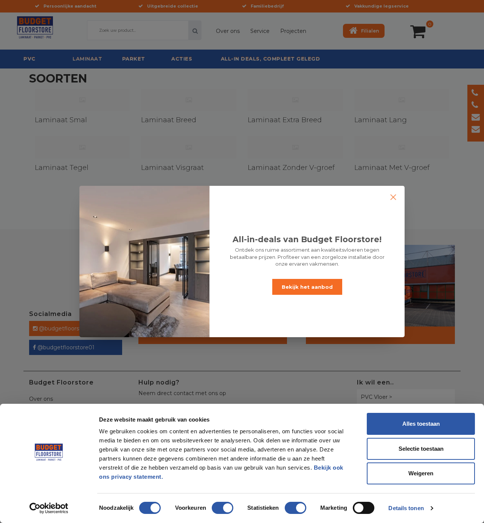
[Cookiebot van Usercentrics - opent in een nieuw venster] (49, 508)
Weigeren (420, 473)
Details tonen (406, 508)
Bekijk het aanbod (307, 287)
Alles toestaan (421, 423)
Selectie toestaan (421, 448)
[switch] (215, 505)
